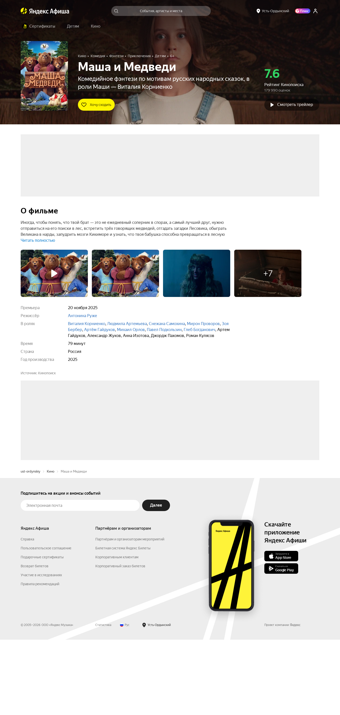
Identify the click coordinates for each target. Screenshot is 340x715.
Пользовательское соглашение (46, 623)
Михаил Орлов (131, 329)
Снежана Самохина (167, 323)
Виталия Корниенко (86, 323)
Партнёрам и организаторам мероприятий (129, 615)
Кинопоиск (47, 373)
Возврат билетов (35, 641)
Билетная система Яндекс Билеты (123, 623)
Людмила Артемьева (127, 323)
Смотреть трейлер (295, 104)
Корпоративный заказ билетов (120, 641)
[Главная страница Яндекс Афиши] (24, 11)
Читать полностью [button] (38, 240)
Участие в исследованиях (41, 650)
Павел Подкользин (164, 329)
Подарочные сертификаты (42, 632)
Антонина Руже (82, 315)
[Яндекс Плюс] (302, 10)
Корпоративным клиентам (116, 632)
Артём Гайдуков (99, 329)
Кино (50, 547)
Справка (27, 615)
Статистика (103, 700)
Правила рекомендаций (40, 659)
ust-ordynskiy (30, 547)
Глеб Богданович (199, 329)
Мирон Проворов (203, 323)
